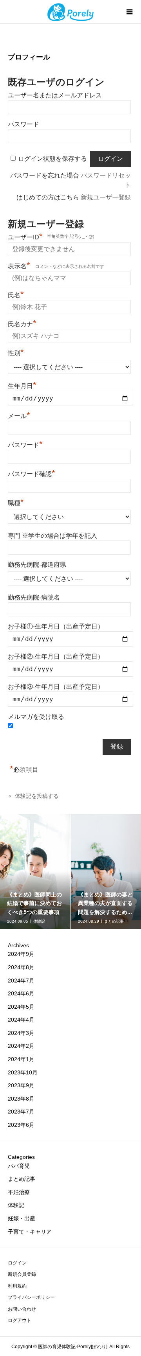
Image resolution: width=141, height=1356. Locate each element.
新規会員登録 (22, 1274)
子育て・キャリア (30, 1231)
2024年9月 (21, 954)
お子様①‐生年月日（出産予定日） (56, 626)
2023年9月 (21, 1085)
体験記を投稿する (37, 796)
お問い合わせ (22, 1309)
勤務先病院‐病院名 (34, 597)
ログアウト (19, 1320)
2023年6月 (21, 1125)
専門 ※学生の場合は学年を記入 (52, 535)
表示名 (19, 265)
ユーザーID (25, 236)
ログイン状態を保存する (52, 158)
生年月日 (22, 386)
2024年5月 (21, 1007)
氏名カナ (22, 323)
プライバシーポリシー (31, 1297)
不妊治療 (19, 1192)
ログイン (17, 1263)
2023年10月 (23, 1072)
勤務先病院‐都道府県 (37, 564)
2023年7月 (21, 1111)
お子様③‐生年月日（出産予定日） (56, 686)
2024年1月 (21, 1059)
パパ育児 (19, 1166)
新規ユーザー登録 (106, 197)
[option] (35, 871)
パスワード (23, 124)
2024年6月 (21, 993)
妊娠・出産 (21, 1218)
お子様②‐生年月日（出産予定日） (56, 656)
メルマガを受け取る (36, 716)
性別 (16, 352)
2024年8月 (21, 967)
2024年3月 (21, 1033)
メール (19, 415)
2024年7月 (21, 980)
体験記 (16, 1205)
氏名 (16, 294)
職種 (16, 501)
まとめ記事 (21, 1179)
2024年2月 (21, 1046)
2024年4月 (21, 1020)
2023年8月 (21, 1099)
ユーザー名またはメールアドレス (55, 95)
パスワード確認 (31, 473)
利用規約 (17, 1286)
